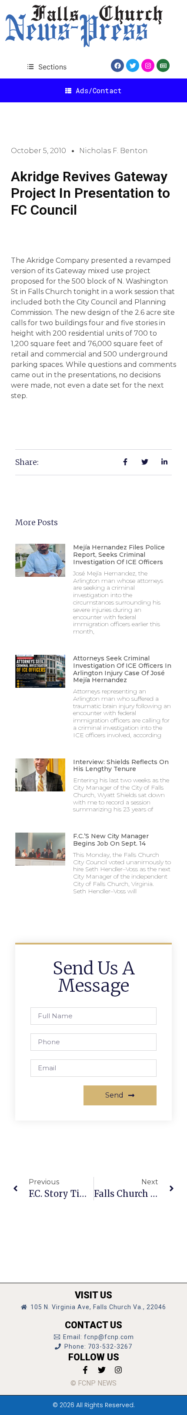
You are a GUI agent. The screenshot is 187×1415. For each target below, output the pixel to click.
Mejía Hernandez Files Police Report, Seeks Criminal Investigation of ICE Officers (119, 554)
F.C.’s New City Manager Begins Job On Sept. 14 (111, 839)
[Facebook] (117, 65)
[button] (47, 66)
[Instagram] (147, 65)
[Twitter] (132, 65)
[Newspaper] (163, 65)
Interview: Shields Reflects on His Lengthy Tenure (121, 765)
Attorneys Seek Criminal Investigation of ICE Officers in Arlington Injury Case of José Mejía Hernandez (122, 669)
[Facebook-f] (85, 1370)
